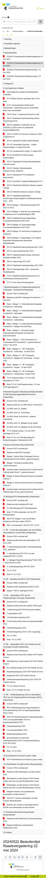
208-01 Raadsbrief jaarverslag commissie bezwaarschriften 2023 (21, 256)
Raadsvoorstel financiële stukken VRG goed (24, 606)
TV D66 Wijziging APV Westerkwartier (21, 508)
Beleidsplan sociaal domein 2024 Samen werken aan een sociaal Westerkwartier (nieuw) (21, 786)
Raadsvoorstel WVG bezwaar (18, 452)
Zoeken (4, 17)
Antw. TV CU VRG (13, 640)
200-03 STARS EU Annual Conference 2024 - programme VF (23, 135)
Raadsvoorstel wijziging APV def (19, 504)
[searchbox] (19, 21)
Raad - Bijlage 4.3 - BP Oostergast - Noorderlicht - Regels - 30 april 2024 (19, 366)
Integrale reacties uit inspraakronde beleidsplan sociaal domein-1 (18, 793)
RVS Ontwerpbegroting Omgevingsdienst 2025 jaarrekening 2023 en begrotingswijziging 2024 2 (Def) (21, 710)
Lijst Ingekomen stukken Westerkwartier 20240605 (20, 93)
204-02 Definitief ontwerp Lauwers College (23, 192)
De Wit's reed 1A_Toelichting (18, 413)
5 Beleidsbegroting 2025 (16, 628)
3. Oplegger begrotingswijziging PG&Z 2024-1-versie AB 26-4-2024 (22, 561)
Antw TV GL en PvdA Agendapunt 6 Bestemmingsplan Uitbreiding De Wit (19, 438)
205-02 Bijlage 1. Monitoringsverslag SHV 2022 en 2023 (21, 206)
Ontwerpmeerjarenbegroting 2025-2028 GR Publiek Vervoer (22, 681)
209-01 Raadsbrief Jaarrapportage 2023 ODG (24, 265)
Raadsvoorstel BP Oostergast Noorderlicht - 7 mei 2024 (23, 299)
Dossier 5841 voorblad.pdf (17, 500)
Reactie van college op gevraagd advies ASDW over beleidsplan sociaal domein (21, 806)
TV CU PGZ (11, 570)
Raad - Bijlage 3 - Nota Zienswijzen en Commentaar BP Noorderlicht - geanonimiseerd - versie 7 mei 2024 (22, 342)
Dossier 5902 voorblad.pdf (17, 294)
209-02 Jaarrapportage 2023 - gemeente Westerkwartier (21, 270)
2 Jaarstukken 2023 (14, 613)
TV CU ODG (11, 747)
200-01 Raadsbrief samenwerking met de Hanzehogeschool (21, 119)
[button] (40, 21)
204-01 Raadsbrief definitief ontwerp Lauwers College (23, 186)
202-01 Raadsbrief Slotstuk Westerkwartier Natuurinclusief (22, 163)
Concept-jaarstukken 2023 (17, 730)
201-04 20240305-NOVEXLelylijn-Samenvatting (18, 156)
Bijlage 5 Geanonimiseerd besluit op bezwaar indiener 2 (23, 484)
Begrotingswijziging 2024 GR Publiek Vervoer (24, 672)
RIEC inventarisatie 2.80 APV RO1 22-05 (22, 525)
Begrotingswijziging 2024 (16, 734)
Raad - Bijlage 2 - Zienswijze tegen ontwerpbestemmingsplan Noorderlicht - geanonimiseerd (18, 333)
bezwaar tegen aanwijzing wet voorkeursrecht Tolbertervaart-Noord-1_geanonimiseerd (23, 471)
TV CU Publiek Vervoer (15, 686)
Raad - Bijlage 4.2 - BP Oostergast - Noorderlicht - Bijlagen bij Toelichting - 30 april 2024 (21, 358)
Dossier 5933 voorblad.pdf (17, 536)
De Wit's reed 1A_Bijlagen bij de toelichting (23, 427)
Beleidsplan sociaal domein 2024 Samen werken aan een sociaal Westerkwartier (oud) (21, 779)
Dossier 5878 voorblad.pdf (17, 651)
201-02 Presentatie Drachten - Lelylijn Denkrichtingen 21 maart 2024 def (20, 146)
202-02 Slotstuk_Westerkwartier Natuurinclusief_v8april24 (17, 169)
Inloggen (33, 876)
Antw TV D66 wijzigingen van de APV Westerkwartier (20, 513)
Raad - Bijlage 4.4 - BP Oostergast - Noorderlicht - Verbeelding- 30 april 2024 (19, 372)
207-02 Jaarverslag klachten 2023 (20, 251)
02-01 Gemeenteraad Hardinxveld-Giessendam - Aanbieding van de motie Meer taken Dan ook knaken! (21, 107)
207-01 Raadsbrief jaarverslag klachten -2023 (24, 247)
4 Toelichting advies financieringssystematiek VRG (22, 622)
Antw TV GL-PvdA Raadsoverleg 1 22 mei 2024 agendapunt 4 (21, 385)
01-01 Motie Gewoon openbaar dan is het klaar (21, 100)
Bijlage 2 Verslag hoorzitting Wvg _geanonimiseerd (18, 464)
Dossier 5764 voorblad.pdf (17, 768)
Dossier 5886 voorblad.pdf (17, 583)
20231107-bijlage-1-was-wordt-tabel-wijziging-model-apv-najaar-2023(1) (19, 520)
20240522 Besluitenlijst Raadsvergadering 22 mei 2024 (23, 64)
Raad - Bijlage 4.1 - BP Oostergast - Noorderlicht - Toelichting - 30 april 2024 (19, 350)
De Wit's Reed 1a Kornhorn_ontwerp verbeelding (19, 418)
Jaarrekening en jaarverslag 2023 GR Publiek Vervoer (23, 662)
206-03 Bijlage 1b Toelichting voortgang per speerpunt (22, 232)
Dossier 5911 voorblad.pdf (16, 602)
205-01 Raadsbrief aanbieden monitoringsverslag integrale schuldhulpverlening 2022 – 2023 (22, 198)
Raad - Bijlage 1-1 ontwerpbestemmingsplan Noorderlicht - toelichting (22, 305)
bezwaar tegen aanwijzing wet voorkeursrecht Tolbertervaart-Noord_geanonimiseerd (23, 490)
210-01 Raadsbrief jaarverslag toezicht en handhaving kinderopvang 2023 (21, 277)
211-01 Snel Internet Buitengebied (20, 282)
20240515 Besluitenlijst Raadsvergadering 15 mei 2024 (23, 58)
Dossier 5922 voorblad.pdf (17, 401)
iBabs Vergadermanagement (14, 876)
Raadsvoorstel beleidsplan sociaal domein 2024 (21, 773)
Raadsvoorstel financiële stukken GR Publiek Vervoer (23, 656)
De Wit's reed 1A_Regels (16, 409)
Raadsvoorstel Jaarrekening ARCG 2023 (22, 587)
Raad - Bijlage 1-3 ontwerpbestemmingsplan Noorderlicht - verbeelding (22, 318)
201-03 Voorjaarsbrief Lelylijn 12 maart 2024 (24, 151)
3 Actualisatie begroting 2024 (18, 617)
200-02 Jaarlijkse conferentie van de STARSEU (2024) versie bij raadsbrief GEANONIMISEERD (19, 127)
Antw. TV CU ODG (13, 751)
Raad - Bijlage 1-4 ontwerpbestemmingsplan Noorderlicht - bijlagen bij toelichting (22, 325)
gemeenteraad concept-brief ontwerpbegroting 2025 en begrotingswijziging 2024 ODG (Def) (21, 740)
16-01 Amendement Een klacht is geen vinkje (24, 759)
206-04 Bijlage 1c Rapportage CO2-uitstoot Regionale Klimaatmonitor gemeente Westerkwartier (22, 240)
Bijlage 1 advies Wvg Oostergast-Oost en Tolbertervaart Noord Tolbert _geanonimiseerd (21, 457)
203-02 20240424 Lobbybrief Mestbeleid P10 (24, 181)
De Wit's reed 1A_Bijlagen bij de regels (22, 423)
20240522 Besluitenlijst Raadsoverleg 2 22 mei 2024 (22, 77)
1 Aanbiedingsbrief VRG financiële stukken (23, 610)
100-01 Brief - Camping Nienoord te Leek (22, 114)
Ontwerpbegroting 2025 (15, 726)
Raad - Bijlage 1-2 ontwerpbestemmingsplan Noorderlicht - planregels (22, 312)
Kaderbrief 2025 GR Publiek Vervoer (21, 676)
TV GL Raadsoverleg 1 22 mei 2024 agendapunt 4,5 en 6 (19, 379)
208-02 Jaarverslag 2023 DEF (18, 261)
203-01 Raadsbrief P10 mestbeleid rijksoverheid (18, 176)
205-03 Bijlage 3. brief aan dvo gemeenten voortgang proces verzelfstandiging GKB (21, 213)
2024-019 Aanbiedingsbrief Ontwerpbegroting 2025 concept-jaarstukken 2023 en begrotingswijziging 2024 (23, 719)
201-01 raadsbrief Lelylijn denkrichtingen (22, 141)
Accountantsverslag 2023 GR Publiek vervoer (24, 668)
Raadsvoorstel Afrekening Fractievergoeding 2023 (22, 820)
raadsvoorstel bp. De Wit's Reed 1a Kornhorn (24, 405)
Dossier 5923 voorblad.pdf (17, 449)
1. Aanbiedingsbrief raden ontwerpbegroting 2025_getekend (22, 548)
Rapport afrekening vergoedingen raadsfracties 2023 (18, 826)
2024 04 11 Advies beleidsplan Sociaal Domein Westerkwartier (20, 799)
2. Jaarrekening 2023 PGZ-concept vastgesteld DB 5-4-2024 (18, 554)
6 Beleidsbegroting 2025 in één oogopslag (23, 632)
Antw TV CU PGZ (13, 574)
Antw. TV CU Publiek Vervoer (18, 690)
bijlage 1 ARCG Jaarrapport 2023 (19, 591)
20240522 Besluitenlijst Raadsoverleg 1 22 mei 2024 (22, 71)
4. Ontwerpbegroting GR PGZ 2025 (20, 567)
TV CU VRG (11, 636)
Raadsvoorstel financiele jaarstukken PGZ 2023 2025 (21, 541)
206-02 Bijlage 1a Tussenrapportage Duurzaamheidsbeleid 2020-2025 (19, 226)
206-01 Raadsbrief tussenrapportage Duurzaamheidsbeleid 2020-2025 (19, 219)
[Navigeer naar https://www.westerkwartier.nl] (13, 8)
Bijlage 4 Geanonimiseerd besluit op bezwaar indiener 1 (23, 477)
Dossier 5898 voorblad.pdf (17, 704)
